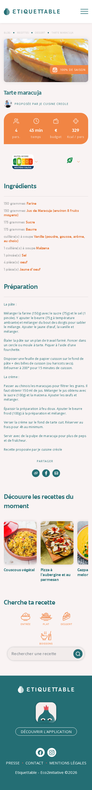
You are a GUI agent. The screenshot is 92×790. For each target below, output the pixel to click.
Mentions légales (67, 762)
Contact (34, 762)
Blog (7, 32)
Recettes (23, 32)
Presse (13, 762)
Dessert (40, 32)
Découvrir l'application (46, 731)
